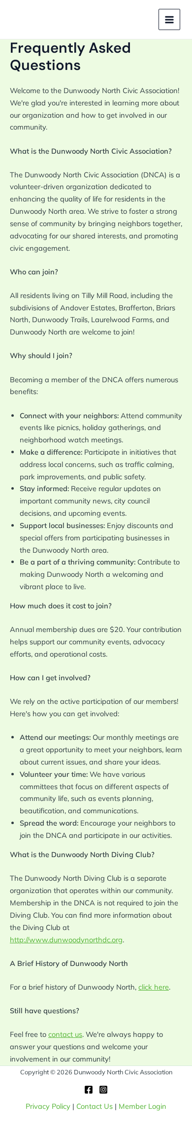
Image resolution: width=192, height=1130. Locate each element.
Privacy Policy (48, 1106)
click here (153, 987)
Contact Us (94, 1106)
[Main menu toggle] (169, 20)
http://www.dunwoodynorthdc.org (66, 939)
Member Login (142, 1106)
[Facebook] (88, 1089)
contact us (65, 1034)
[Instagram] (103, 1089)
